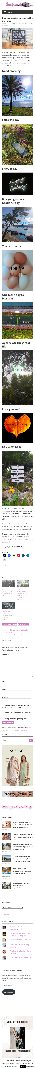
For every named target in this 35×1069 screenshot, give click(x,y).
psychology (24, 23)
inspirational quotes (10, 624)
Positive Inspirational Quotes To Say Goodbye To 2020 (22, 590)
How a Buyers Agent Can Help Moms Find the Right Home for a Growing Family (23, 846)
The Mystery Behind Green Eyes (20, 957)
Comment (6, 655)
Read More (30, 1066)
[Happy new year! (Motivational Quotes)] (8, 605)
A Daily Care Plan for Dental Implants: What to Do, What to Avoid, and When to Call (23, 825)
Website (5, 697)
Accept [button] (23, 1066)
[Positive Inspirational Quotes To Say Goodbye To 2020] (23, 583)
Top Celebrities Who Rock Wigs (20, 939)
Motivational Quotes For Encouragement (8, 589)
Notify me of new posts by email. (16, 719)
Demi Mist (15, 23)
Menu (10, 12)
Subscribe (8, 992)
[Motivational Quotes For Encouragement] (8, 583)
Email (4, 689)
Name (4, 681)
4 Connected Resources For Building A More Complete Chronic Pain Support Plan (21, 859)
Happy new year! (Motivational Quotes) (7, 611)
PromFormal (6, 914)
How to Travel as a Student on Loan (20, 635)
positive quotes (23, 624)
